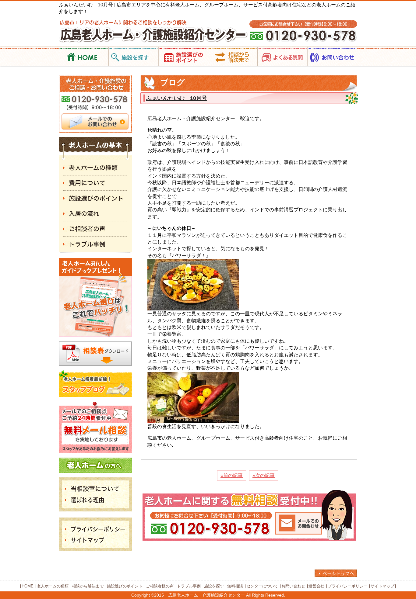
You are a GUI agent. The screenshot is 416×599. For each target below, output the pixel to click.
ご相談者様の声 (160, 586)
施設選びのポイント (125, 586)
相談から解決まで (88, 586)
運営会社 (316, 586)
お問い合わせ (293, 586)
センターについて (262, 586)
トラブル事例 (189, 586)
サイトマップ (382, 586)
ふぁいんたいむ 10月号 (176, 98)
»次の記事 (263, 475)
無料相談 (235, 586)
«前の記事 (231, 475)
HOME (27, 586)
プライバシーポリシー (347, 586)
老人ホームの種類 (53, 586)
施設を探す (214, 586)
